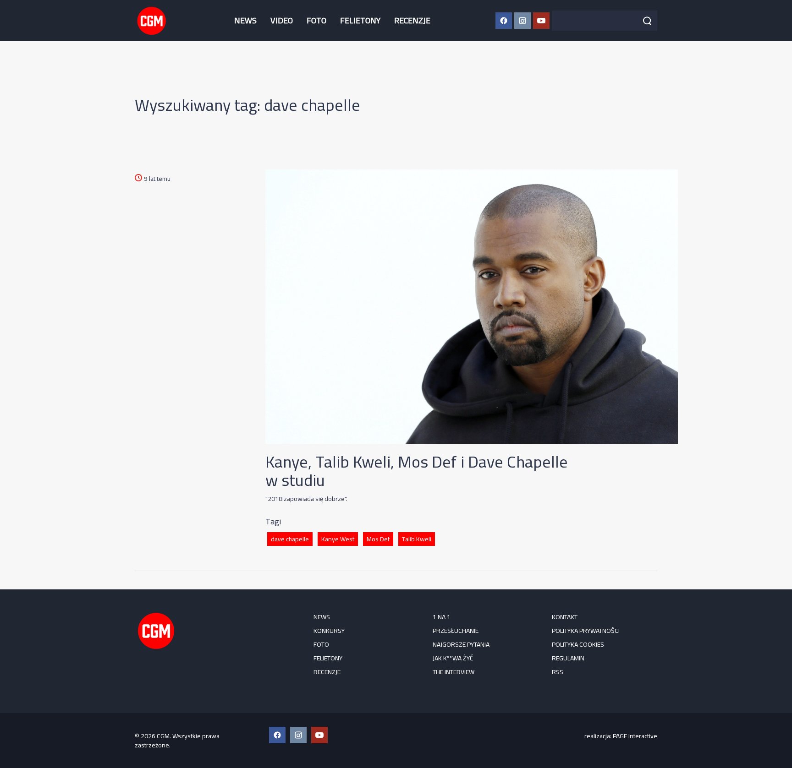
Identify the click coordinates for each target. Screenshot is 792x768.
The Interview (453, 672)
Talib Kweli (416, 539)
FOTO (316, 20)
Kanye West (337, 539)
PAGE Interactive (635, 736)
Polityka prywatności (586, 631)
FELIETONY (360, 20)
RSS (557, 672)
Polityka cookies (578, 644)
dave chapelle (290, 539)
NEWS (245, 20)
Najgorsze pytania (461, 644)
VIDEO (281, 20)
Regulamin (568, 658)
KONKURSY (329, 631)
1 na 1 (442, 617)
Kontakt (565, 617)
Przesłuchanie (455, 631)
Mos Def (378, 539)
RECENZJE (412, 20)
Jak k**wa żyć (453, 658)
